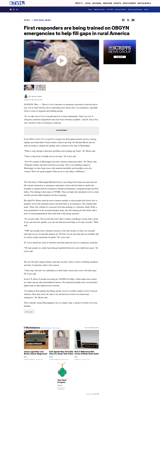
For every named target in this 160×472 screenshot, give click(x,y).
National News (42, 20)
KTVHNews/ (11, 9)
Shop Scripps (129, 3)
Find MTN (110, 9)
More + (147, 9)
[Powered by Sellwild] (96, 394)
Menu (78, 3)
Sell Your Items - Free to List (50, 328)
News (90, 9)
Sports (117, 3)
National (97, 3)
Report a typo (29, 311)
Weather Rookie (99, 9)
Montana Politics (120, 9)
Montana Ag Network (135, 9)
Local (88, 3)
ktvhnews (14, 9)
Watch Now (143, 3)
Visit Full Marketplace (92, 327)
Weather (107, 3)
